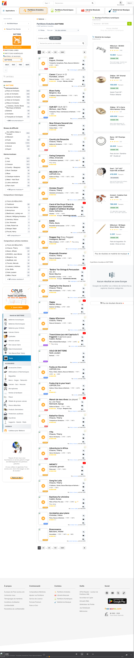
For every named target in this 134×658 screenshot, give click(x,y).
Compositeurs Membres (37, 592)
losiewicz (75, 134)
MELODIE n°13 (55, 173)
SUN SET (58, 108)
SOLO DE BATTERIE (58, 352)
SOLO (7, 64)
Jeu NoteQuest (85, 608)
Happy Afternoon (57, 319)
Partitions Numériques (64, 599)
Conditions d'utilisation (11, 602)
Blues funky (55, 92)
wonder (76, 183)
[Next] (87, 654)
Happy (55, 303)
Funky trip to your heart (59, 384)
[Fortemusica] (106, 614)
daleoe (76, 167)
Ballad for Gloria (56, 417)
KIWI (56, 59)
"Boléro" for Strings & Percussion (64, 271)
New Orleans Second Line (61, 124)
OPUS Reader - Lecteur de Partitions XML (89, 593)
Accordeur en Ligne (86, 598)
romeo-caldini (74, 346)
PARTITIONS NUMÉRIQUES (13, 53)
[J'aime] (44, 655)
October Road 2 (56, 189)
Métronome (83, 611)
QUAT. (28, 64)
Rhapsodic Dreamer (58, 254)
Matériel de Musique (64, 602)
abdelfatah (75, 362)
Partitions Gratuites (63, 592)
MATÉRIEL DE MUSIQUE (12, 56)
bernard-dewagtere (73, 248)
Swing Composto (57, 156)
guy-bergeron (74, 102)
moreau (76, 86)
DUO (13, 64)
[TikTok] (124, 593)
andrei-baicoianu (73, 541)
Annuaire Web (84, 601)
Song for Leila (55, 482)
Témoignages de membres (13, 599)
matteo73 (75, 313)
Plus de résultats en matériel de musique (112, 254)
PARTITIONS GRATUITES (12, 47)
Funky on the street (58, 368)
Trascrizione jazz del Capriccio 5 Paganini (64, 336)
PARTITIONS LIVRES (11, 50)
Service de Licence (35, 599)
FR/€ (129, 3)
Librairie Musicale (63, 595)
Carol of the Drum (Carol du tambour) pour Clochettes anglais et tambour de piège (61, 207)
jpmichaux (74, 118)
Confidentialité (9, 605)
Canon (58, 75)
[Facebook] (107, 593)
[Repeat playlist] (92, 654)
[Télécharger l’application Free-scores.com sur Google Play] (117, 601)
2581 (62, 52)
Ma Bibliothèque (12, 23)
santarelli (75, 476)
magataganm (74, 216)
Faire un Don (33, 605)
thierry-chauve (74, 151)
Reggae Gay (61, 238)
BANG (54, 222)
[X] (118, 593)
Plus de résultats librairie (113, 303)
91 (49, 52)
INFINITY (56, 465)
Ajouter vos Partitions (36, 595)
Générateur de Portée (87, 604)
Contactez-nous (9, 595)
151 (55, 52)
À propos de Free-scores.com (14, 592)
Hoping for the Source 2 (60, 287)
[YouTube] (112, 593)
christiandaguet (73, 69)
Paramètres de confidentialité (14, 609)
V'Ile (55, 433)
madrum (75, 232)
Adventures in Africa (58, 449)
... (5, 70)
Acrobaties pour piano (59, 514)
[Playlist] (131, 655)
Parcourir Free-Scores (13, 29)
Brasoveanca (56, 530)
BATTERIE (9, 85)
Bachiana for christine (59, 498)
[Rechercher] (92, 3)
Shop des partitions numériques (112, 30)
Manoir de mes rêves (63, 401)
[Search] (83, 43)
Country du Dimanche (59, 140)
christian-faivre (74, 524)
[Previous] (76, 654)
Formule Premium (35, 602)
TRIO (20, 64)
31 (43, 52)
